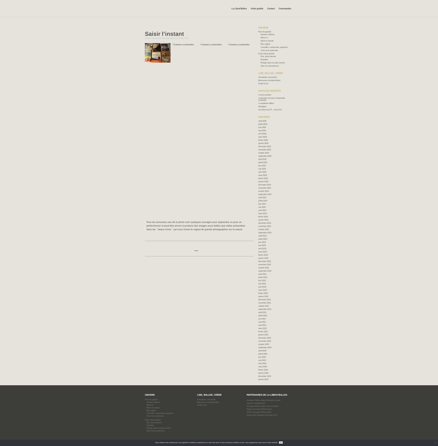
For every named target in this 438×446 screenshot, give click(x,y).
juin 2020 (262, 357)
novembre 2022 (264, 265)
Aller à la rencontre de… (270, 66)
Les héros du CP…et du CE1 (270, 110)
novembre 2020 (264, 341)
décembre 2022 (264, 261)
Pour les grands (264, 32)
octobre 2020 (263, 344)
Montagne (262, 106)
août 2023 (262, 236)
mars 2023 (262, 252)
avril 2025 (262, 172)
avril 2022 (262, 287)
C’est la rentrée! (264, 95)
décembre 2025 (264, 146)
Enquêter (264, 60)
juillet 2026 (262, 124)
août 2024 (262, 198)
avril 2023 (262, 249)
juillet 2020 (262, 354)
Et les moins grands (266, 54)
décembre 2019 (264, 376)
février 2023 (263, 255)
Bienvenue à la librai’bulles (269, 80)
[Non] (435, 443)
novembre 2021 (264, 303)
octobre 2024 (263, 191)
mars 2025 (262, 175)
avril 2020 (262, 363)
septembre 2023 (264, 233)
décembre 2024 (264, 185)
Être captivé (265, 44)
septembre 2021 (264, 309)
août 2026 (262, 121)
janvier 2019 (263, 379)
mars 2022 (262, 290)
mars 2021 (262, 328)
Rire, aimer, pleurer (268, 56)
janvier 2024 (263, 220)
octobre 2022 (263, 268)
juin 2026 (262, 127)
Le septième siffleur (266, 103)
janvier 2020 (263, 373)
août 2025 (262, 159)
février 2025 (263, 178)
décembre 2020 (264, 338)
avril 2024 (262, 210)
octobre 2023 (263, 229)
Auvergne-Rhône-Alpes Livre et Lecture (263, 406)
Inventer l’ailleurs (267, 34)
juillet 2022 (262, 277)
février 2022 (263, 293)
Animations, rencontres (267, 77)
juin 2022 (262, 280)
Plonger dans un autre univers (273, 63)
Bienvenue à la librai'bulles (163, 38)
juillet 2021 (262, 316)
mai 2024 (262, 207)
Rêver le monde (267, 41)
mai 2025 (262, 169)
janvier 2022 (263, 296)
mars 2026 (262, 137)
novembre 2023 (264, 226)
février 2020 (263, 370)
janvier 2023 (263, 258)
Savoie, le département (256, 403)
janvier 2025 (263, 182)
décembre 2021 (264, 300)
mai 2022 (262, 284)
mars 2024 (262, 213)
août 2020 (262, 351)
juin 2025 (262, 166)
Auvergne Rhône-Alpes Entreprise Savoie (264, 400)
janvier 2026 (263, 143)
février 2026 (263, 140)
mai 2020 (262, 360)
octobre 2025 (263, 153)
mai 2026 (262, 130)
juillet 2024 (262, 201)
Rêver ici (264, 38)
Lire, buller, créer (182, 38)
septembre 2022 (264, 271)
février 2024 (263, 217)
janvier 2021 (263, 335)
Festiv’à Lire (263, 84)
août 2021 (262, 312)
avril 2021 (262, 325)
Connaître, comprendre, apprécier (274, 47)
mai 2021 (262, 322)
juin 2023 (262, 242)
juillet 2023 (262, 239)
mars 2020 (262, 367)
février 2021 (263, 332)
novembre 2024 (264, 188)
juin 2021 (262, 319)
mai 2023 (262, 245)
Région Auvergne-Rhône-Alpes (259, 409)
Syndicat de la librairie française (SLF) (262, 415)
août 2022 (262, 274)
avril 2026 (262, 134)
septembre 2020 (264, 347)
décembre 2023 (264, 223)
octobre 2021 (263, 306)
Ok (281, 442)
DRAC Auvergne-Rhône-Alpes (259, 412)
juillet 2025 (262, 162)
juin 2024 (262, 204)
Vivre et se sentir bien (269, 50)
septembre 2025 (264, 156)
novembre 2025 (264, 150)
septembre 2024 (264, 194)
